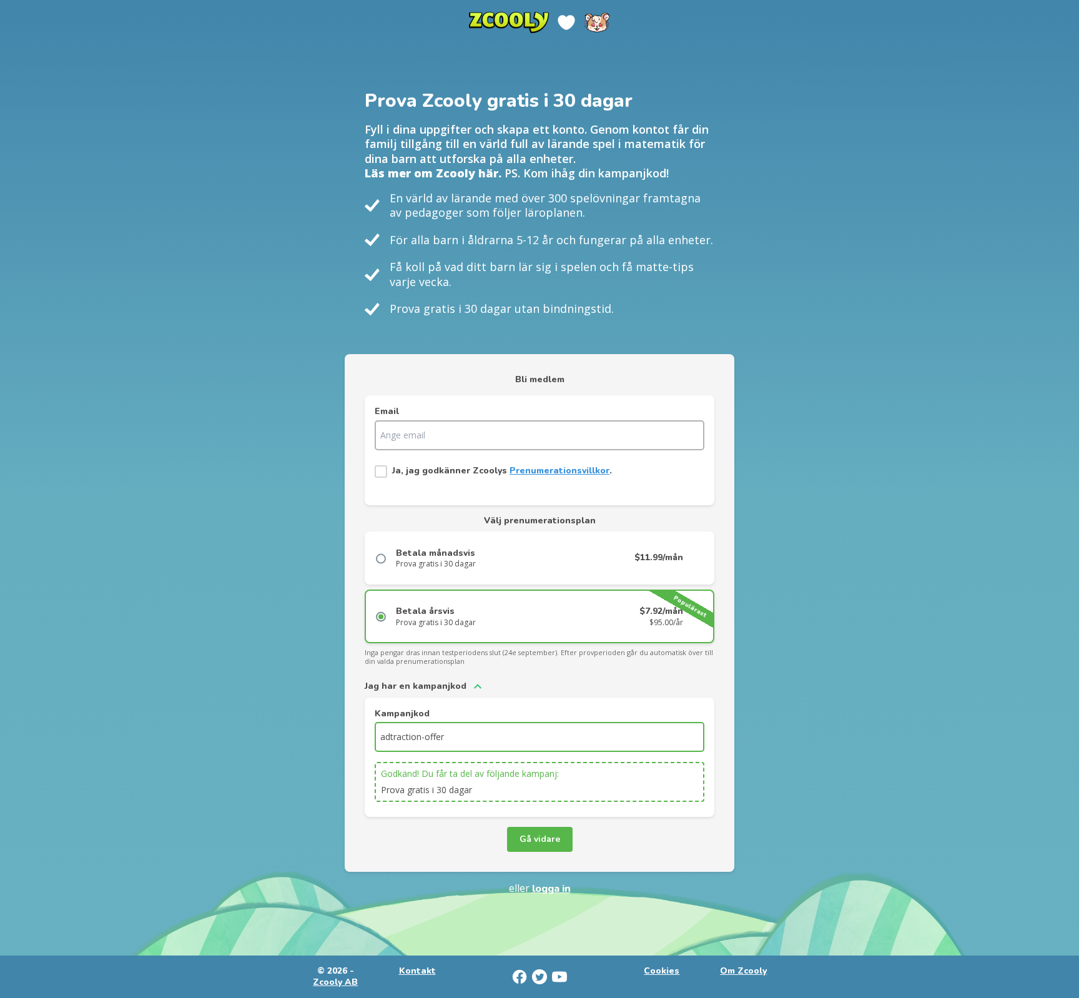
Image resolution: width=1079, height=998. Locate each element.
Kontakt (417, 971)
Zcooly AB (335, 982)
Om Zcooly (743, 971)
